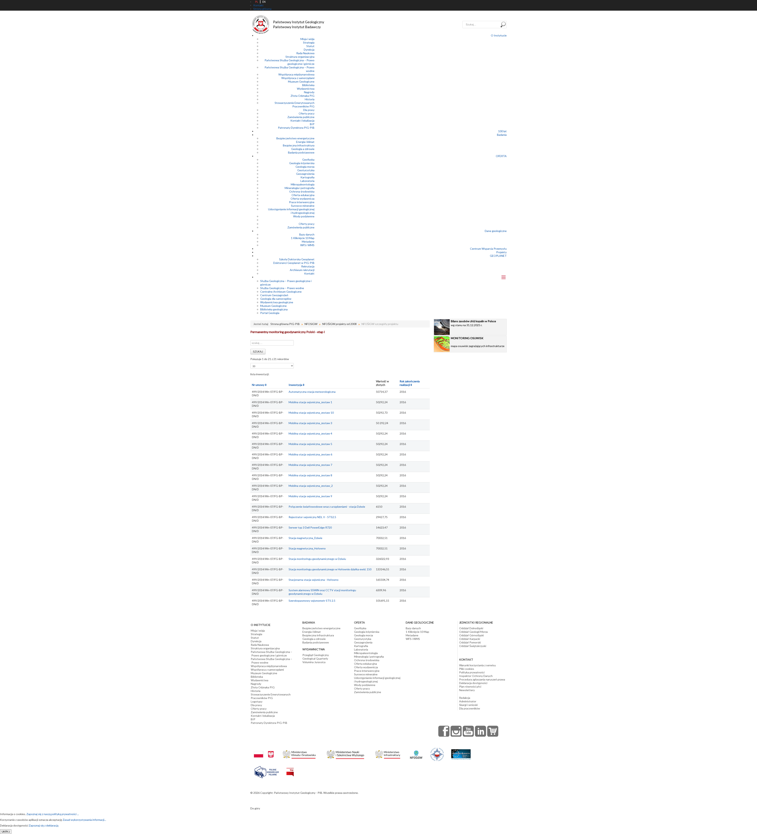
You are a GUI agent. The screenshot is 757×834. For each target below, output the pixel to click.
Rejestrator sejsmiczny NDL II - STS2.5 (312, 517)
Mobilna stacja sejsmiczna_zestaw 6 (310, 454)
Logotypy (256, 701)
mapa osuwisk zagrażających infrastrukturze (477, 342)
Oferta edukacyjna (303, 195)
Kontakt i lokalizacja (302, 120)
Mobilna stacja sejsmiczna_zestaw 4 (310, 433)
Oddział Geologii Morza (473, 631)
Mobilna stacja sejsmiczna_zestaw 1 (310, 402)
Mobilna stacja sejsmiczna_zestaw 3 (310, 423)
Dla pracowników (469, 708)
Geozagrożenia (305, 173)
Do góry (255, 808)
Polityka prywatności (472, 672)
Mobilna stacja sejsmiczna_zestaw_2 (311, 485)
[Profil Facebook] (444, 731)
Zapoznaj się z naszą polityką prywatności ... (52, 814)
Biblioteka (308, 85)
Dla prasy (308, 110)
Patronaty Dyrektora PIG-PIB (296, 127)
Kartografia (307, 177)
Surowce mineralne (302, 205)
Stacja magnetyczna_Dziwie (305, 538)
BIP (312, 124)
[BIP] (290, 769)
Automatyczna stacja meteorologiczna (312, 391)
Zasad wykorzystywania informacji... (84, 819)
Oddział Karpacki (469, 638)
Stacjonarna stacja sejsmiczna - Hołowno (313, 579)
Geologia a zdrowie (302, 149)
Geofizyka (308, 159)
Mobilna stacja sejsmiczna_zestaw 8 (310, 475)
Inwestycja (296, 384)
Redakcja (464, 697)
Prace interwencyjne (301, 202)
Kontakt (309, 273)
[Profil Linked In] (480, 731)
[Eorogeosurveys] (461, 752)
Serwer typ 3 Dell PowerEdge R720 (310, 527)
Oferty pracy (306, 113)
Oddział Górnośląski (471, 635)
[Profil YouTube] (468, 731)
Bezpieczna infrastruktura (298, 145)
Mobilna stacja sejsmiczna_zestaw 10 (311, 412)
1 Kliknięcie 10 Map (302, 238)
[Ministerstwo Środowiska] (299, 753)
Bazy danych (306, 234)
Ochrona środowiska (301, 191)
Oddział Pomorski (470, 642)
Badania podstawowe (301, 152)
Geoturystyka (305, 170)
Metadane (308, 241)
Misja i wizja (307, 39)
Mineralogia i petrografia (299, 188)
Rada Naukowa (305, 53)
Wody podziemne (303, 216)
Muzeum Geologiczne (301, 81)
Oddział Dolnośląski (471, 628)
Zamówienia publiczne (300, 117)
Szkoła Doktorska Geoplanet (296, 259)
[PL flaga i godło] (264, 750)
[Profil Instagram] (456, 731)
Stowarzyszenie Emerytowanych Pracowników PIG (294, 104)
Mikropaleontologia (302, 184)
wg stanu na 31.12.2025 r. (473, 323)
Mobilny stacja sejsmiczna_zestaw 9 (310, 496)
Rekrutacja (307, 266)
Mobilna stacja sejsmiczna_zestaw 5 (310, 444)
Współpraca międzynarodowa (296, 74)
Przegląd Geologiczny (315, 655)
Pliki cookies (466, 668)
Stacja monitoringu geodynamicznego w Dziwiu (317, 558)
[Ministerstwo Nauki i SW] (345, 753)
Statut (310, 46)
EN (264, 1)
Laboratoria (307, 180)
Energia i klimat (305, 141)
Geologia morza (305, 166)
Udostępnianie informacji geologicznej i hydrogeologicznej (291, 211)
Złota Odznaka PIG (302, 95)
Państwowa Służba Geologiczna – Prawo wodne (271, 660)
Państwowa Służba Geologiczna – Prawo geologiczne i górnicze (289, 62)
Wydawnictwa (305, 88)
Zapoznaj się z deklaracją (43, 825)
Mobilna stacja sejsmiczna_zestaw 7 (310, 464)
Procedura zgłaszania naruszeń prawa (482, 679)
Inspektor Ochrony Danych (476, 676)
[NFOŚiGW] (416, 752)
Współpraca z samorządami (297, 78)
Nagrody (309, 92)
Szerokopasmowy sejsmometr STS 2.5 (312, 600)
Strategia (308, 42)
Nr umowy (258, 384)
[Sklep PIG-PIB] (493, 731)
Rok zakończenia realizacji (410, 383)
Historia (309, 99)
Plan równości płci (470, 686)
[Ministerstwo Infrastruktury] (387, 753)
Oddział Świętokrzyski (472, 646)
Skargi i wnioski (468, 704)
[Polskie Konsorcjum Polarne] (266, 771)
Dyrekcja (309, 49)
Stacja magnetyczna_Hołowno (307, 548)
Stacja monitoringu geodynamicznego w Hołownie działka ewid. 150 (330, 569)
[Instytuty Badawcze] (437, 754)
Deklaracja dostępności (473, 683)
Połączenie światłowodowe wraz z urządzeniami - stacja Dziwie (327, 506)
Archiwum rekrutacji (302, 270)
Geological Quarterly (315, 658)
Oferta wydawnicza (302, 198)
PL (256, 1)
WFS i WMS (307, 245)
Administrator (467, 701)
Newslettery (467, 690)
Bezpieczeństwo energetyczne (295, 138)
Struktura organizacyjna (299, 56)
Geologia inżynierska (301, 163)
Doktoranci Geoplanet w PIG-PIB (293, 262)
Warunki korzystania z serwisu (477, 665)
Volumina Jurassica (313, 662)
